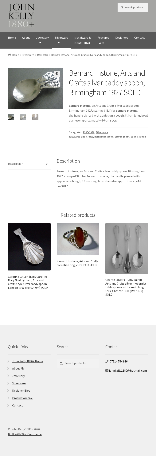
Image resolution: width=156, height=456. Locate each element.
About (26, 37)
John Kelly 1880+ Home (27, 361)
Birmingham (122, 136)
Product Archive (22, 398)
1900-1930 (42, 55)
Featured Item (103, 40)
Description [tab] (15, 164)
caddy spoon (138, 136)
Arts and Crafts (84, 136)
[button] (57, 74)
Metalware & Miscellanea (82, 40)
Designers (121, 37)
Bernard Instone (103, 136)
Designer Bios (21, 390)
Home (12, 37)
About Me (18, 368)
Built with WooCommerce (25, 434)
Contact (139, 37)
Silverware (61, 37)
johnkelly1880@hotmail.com (128, 370)
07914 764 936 (119, 361)
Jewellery (42, 37)
